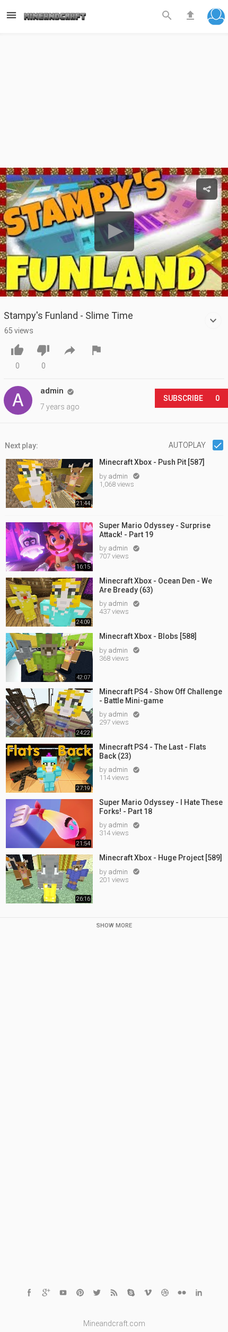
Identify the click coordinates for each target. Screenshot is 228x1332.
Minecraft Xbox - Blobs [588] (148, 636)
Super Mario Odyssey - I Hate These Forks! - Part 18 (161, 807)
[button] (216, 18)
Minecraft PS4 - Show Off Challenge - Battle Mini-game (160, 696)
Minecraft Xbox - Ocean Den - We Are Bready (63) (155, 585)
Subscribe (191, 398)
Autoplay (188, 445)
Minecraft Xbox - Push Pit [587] (152, 462)
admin (118, 476)
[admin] (18, 400)
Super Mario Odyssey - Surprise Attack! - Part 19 (155, 530)
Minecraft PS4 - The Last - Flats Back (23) (152, 751)
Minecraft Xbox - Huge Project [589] (160, 857)
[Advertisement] (114, 103)
